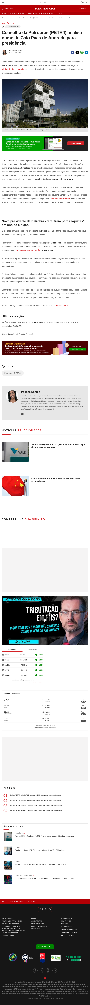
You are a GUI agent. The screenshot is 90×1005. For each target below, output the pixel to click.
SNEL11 (22, 13)
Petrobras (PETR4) (13, 26)
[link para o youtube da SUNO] (54, 970)
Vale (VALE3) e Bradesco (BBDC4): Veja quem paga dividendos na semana (58, 446)
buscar (83, 8)
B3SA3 (6, 660)
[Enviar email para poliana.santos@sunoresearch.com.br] (22, 414)
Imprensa (65, 924)
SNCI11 (53, 13)
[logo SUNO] (43, 2)
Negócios (13, 18)
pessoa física (62, 305)
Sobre (3, 901)
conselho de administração (27, 250)
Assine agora (45, 946)
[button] (8, 9)
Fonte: (36, 683)
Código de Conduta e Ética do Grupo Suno (11, 927)
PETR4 (6, 655)
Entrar (84, 2)
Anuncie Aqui (66, 927)
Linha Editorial (30, 901)
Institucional (8, 918)
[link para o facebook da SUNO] (35, 970)
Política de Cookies (10, 924)
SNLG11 (60, 13)
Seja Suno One (37, 924)
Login (33, 918)
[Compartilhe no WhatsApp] (82, 52)
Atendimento (66, 918)
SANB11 (7, 665)
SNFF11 (37, 13)
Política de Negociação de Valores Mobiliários (13, 931)
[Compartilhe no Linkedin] (86, 52)
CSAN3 (7, 675)
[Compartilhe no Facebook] (72, 52)
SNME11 (45, 13)
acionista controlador (60, 199)
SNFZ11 (6, 13)
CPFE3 (6, 670)
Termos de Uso (8, 935)
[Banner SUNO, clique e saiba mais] (45, 145)
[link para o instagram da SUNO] (48, 970)
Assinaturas (36, 921)
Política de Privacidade (16, 901)
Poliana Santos (30, 391)
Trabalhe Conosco (69, 932)
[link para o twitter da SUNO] (42, 970)
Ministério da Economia (13, 69)
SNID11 (30, 13)
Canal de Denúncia (69, 929)
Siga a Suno (66, 921)
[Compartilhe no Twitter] (77, 52)
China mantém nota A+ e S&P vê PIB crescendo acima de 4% (56, 480)
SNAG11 (14, 13)
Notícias (4, 18)
